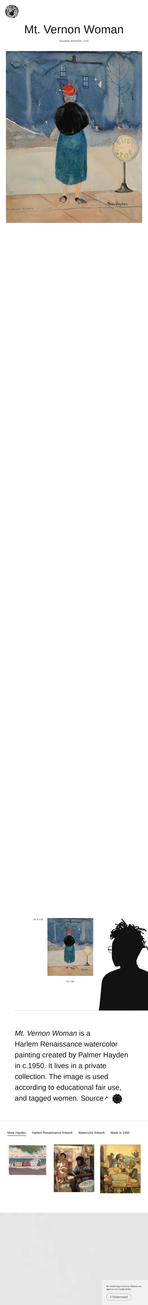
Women (65, 1098)
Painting (27, 1055)
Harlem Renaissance (48, 1044)
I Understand (119, 1297)
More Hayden (16, 1133)
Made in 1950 (120, 1133)
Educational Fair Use (87, 1087)
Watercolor (101, 1044)
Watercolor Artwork (91, 1133)
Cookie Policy (124, 1289)
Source (92, 1098)
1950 (36, 1065)
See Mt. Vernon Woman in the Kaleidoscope (117, 1099)
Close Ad (128, 789)
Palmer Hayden (70, 41)
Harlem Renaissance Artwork (52, 1133)
